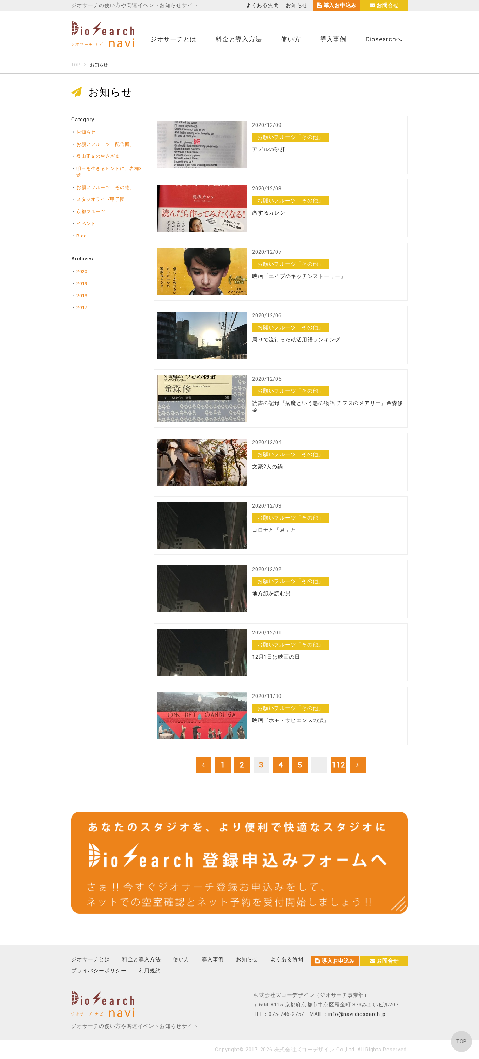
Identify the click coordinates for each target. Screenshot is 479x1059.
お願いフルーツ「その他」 (105, 187)
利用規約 (150, 971)
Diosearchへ (384, 39)
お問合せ (387, 5)
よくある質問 (262, 5)
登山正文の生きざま (98, 156)
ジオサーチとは (173, 39)
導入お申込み (339, 5)
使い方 (291, 39)
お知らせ (297, 5)
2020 (81, 271)
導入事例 (333, 39)
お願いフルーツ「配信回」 (105, 144)
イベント (86, 223)
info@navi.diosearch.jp (357, 1014)
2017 (81, 307)
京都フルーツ (91, 211)
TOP (461, 1041)
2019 (81, 283)
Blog (81, 235)
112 (338, 765)
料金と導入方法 (239, 39)
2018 (81, 295)
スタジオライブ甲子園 (100, 199)
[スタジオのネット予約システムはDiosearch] (102, 43)
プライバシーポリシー (99, 971)
